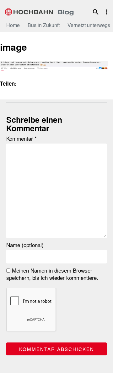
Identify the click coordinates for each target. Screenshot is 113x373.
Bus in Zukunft (44, 25)
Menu (106, 12)
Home (13, 25)
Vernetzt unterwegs (88, 25)
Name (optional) (25, 244)
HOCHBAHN (39, 11)
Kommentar (21, 138)
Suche (95, 12)
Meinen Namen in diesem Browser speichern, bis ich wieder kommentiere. (52, 274)
